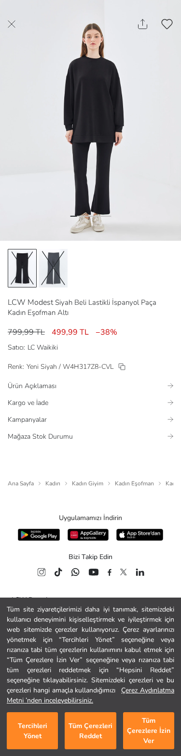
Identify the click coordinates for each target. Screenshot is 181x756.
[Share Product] (142, 24)
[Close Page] (11, 24)
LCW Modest (30, 302)
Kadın (52, 483)
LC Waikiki (43, 347)
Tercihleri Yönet (32, 731)
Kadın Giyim (87, 483)
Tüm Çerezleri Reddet (90, 731)
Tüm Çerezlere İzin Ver (148, 730)
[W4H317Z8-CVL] (121, 366)
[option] (22, 268)
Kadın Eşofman (134, 483)
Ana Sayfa (21, 483)
